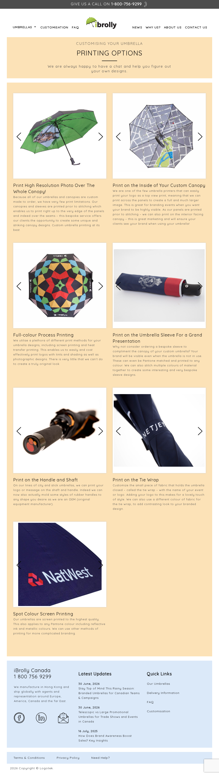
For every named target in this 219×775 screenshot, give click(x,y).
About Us (173, 27)
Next (100, 137)
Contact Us (196, 27)
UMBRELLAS (23, 27)
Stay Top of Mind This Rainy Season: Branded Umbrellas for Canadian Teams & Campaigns (109, 693)
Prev (18, 137)
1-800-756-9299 (126, 3)
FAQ (75, 27)
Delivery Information (163, 693)
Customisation (54, 27)
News (137, 27)
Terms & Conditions (29, 758)
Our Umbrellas (158, 684)
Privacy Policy (68, 758)
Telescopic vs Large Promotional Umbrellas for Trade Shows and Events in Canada (108, 716)
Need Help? (100, 758)
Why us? (153, 27)
